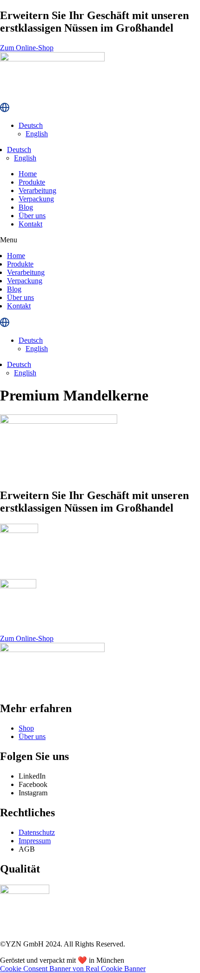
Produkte (32, 182)
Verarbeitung (37, 190)
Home (28, 174)
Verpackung (36, 199)
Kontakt (30, 224)
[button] (100, 240)
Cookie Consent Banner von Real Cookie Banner (73, 969)
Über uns (32, 216)
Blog (26, 207)
